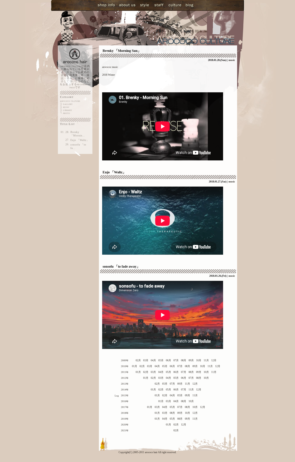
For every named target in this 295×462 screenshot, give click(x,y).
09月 (191, 360)
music (231, 60)
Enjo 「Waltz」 (79, 140)
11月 (206, 360)
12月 (213, 360)
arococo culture (70, 100)
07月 (176, 360)
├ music (65, 107)
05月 (160, 360)
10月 (198, 360)
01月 (134, 366)
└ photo (65, 113)
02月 (138, 360)
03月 (145, 360)
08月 (183, 360)
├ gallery (66, 104)
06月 (168, 360)
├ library (66, 110)
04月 (153, 360)
